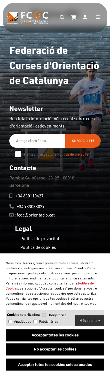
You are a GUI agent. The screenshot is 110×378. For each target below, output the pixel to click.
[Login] (85, 17)
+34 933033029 (31, 206)
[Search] (62, 17)
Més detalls (89, 320)
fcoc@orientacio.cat (36, 215)
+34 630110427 (29, 196)
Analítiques (22, 321)
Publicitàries (48, 321)
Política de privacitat (73, 154)
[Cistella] (73, 17)
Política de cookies (38, 247)
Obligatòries (57, 315)
